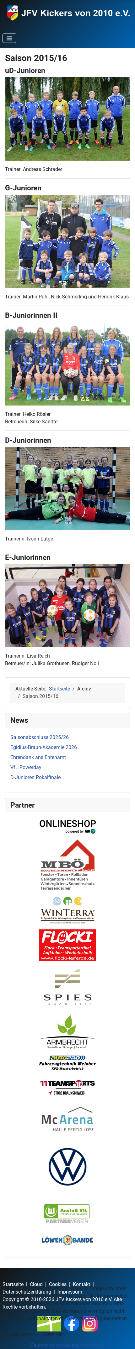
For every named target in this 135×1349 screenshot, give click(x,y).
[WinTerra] (67, 910)
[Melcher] (67, 1063)
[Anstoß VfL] (67, 1214)
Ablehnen (53, 1334)
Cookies (58, 1284)
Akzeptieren (18, 1334)
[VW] (67, 1167)
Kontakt (81, 1284)
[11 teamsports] (67, 1087)
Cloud (36, 1284)
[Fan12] (67, 825)
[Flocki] (67, 945)
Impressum (92, 1345)
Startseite (13, 1284)
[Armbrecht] (67, 1031)
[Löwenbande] (67, 1240)
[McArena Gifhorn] (67, 1119)
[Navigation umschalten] (9, 38)
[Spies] (67, 987)
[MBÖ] (67, 865)
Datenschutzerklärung (54, 1345)
